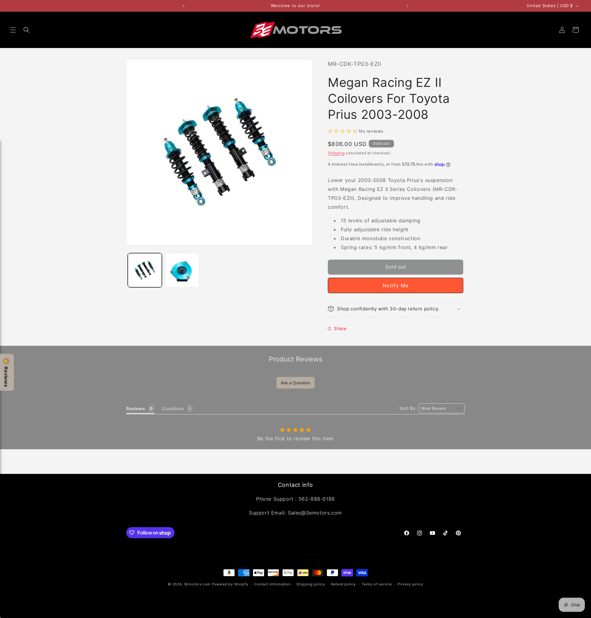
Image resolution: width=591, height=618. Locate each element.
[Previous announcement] (183, 6)
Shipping (336, 153)
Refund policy (343, 584)
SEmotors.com (197, 584)
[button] (13, 30)
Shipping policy (310, 584)
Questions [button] (172, 408)
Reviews (6, 376)
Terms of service (377, 584)
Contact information (272, 584)
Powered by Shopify (230, 584)
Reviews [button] (135, 408)
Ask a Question (295, 382)
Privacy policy (410, 584)
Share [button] (340, 328)
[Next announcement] (407, 6)
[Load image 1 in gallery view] (145, 270)
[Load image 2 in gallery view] (182, 270)
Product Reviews (296, 359)
